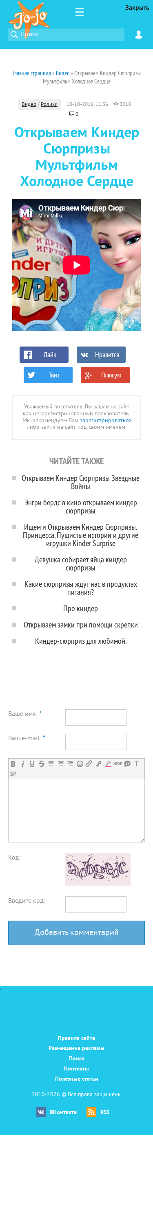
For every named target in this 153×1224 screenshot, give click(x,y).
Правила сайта (76, 1038)
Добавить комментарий (77, 933)
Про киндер (80, 608)
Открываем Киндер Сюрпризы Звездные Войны (81, 482)
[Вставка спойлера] (13, 774)
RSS (104, 1112)
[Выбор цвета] (108, 764)
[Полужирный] (13, 764)
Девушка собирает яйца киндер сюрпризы (81, 563)
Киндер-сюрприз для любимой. (80, 641)
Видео (29, 104)
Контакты (76, 1069)
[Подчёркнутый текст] (32, 764)
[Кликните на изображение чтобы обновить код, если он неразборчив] (98, 884)
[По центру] (60, 764)
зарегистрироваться (105, 420)
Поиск (76, 1058)
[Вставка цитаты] (127, 764)
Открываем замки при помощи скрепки (81, 624)
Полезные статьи (76, 1079)
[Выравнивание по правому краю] (70, 764)
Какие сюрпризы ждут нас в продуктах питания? (80, 588)
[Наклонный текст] (22, 764)
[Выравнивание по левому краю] (51, 764)
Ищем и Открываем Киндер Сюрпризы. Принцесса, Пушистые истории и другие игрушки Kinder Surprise (80, 535)
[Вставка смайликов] (79, 764)
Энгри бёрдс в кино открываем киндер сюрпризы (80, 506)
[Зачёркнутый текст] (41, 764)
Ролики (49, 104)
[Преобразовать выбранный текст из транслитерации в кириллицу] (136, 764)
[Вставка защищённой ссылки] (98, 764)
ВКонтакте (63, 1112)
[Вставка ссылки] (89, 764)
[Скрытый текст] (117, 764)
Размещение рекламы (76, 1048)
